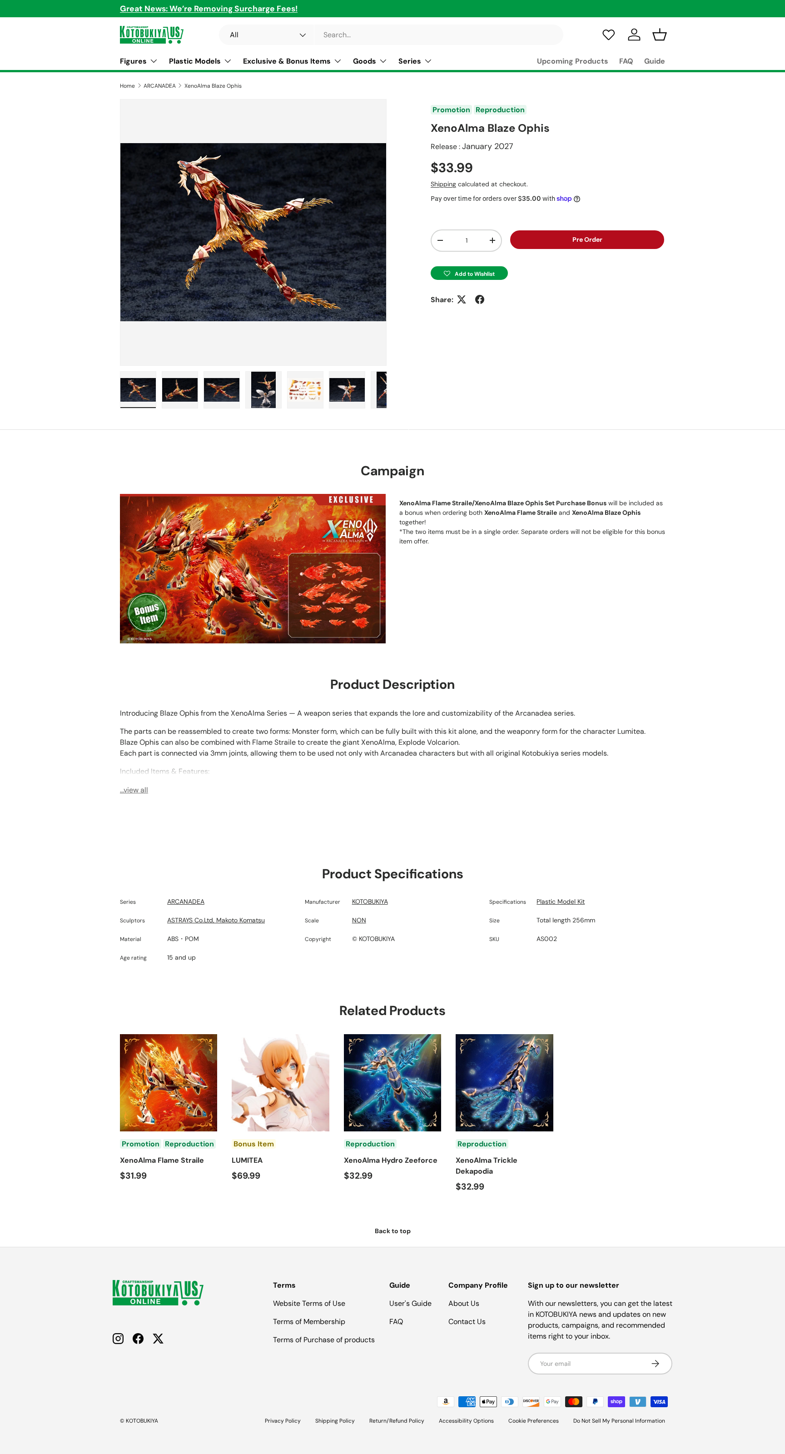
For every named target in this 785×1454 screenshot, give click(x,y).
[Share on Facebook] (480, 299)
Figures (133, 61)
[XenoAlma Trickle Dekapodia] (504, 1082)
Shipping (443, 184)
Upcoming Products (572, 61)
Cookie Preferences (533, 1420)
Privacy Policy (283, 1420)
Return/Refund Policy (396, 1420)
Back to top (393, 1231)
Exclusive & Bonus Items (287, 61)
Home (127, 86)
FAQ (626, 61)
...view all (134, 790)
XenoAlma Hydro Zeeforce (390, 1160)
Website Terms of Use (309, 1303)
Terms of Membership (309, 1321)
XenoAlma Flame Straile (162, 1160)
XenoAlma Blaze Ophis (213, 86)
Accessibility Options (466, 1420)
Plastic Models (195, 61)
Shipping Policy (335, 1420)
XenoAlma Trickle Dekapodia (486, 1165)
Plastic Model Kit (561, 901)
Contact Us (467, 1321)
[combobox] (391, 35)
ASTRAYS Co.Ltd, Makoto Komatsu (216, 920)
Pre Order (587, 239)
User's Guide (410, 1303)
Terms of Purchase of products (324, 1339)
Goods (364, 61)
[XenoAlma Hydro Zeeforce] (392, 1082)
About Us (463, 1303)
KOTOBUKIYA (370, 901)
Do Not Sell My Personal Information (619, 1420)
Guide (654, 61)
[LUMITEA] (280, 1082)
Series (409, 61)
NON (359, 920)
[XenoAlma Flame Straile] (168, 1082)
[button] (469, 272)
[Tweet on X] (461, 299)
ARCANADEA (160, 86)
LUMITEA (247, 1160)
